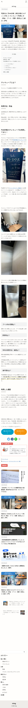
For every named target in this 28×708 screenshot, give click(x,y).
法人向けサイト (20, 432)
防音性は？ (7, 65)
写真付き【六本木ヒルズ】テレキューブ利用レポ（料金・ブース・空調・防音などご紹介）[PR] (12, 515)
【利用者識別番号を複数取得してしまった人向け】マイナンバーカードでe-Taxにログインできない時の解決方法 (13, 541)
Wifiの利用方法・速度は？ (10, 67)
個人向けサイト (7, 432)
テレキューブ (5, 461)
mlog (14, 6)
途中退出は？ (8, 69)
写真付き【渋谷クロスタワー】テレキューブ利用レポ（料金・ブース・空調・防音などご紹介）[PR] (12, 592)
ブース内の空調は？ (9, 64)
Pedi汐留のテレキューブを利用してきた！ (12, 61)
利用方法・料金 (6, 59)
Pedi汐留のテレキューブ (19, 140)
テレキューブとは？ (7, 57)
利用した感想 (6, 72)
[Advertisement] (14, 634)
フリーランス (5, 459)
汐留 (19, 461)
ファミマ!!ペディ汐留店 (15, 188)
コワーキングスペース (13, 461)
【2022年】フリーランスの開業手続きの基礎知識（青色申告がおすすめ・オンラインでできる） (12, 489)
